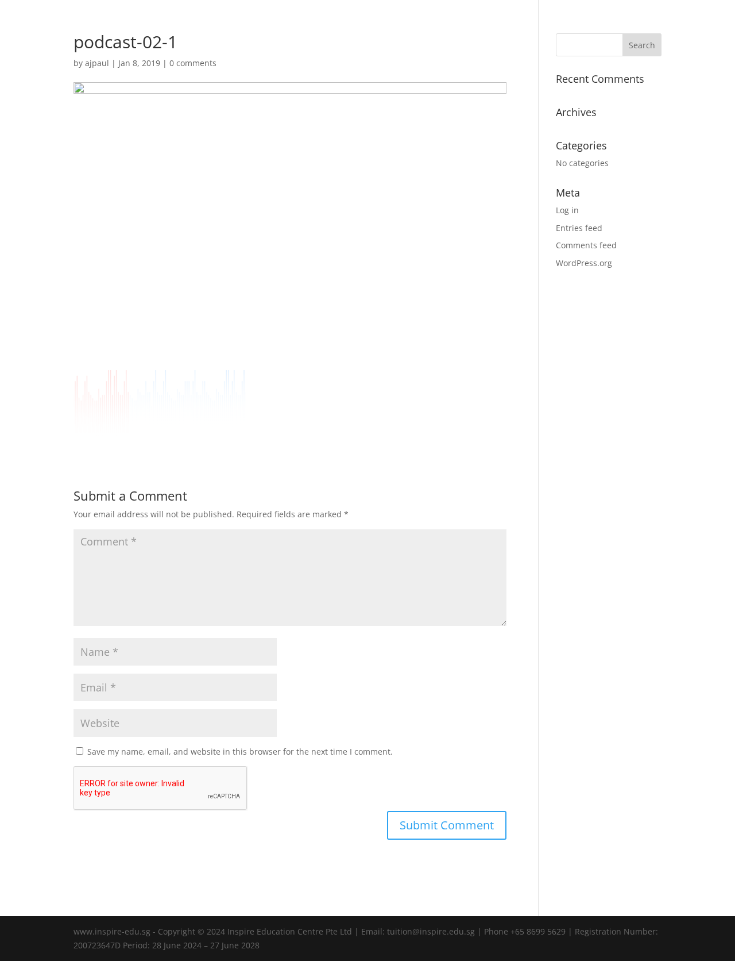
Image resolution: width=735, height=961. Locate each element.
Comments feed (586, 245)
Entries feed (579, 227)
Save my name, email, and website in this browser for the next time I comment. (240, 751)
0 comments (192, 62)
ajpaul (97, 62)
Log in (567, 210)
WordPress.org (584, 262)
